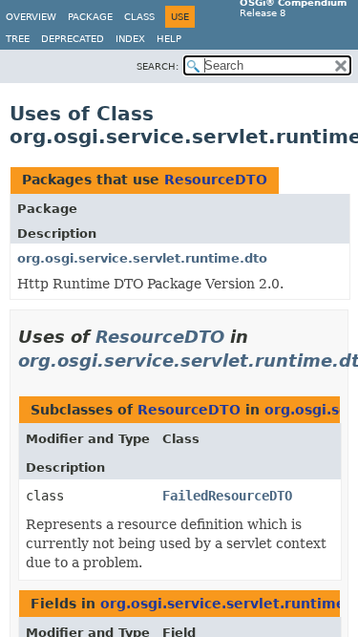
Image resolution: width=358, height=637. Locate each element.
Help (169, 38)
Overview (31, 16)
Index (130, 38)
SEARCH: (158, 66)
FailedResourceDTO (227, 495)
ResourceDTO (215, 179)
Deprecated (72, 38)
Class (139, 16)
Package (90, 16)
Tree (18, 38)
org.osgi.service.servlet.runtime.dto (142, 258)
